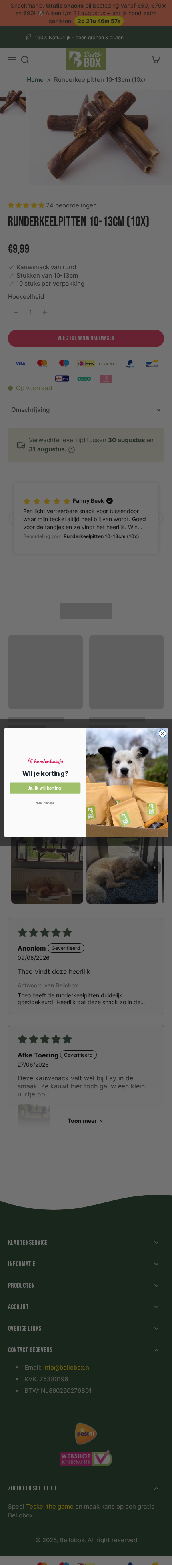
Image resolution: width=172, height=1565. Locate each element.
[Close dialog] (162, 733)
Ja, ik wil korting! (45, 788)
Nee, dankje (45, 803)
